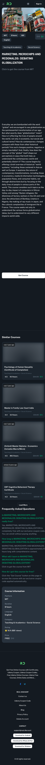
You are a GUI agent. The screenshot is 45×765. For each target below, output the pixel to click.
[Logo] (9, 3)
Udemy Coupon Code (22, 701)
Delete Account (22, 719)
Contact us (22, 696)
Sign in (39, 4)
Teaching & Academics (12, 47)
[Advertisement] (22, 96)
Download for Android (22, 735)
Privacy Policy (22, 714)
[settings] (28, 3)
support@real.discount (22, 730)
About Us (22, 705)
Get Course (23, 275)
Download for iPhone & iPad (22, 741)
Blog (22, 710)
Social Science (34, 47)
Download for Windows (23, 746)
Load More (23, 505)
